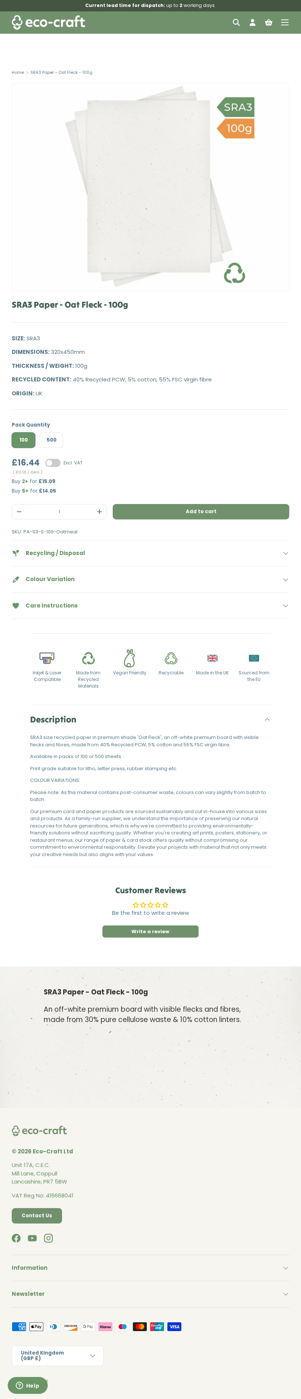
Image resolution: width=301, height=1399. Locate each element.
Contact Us (37, 1215)
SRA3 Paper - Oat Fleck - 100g (61, 72)
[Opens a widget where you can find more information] (27, 1386)
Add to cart (201, 511)
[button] (269, 22)
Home (18, 72)
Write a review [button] (150, 931)
